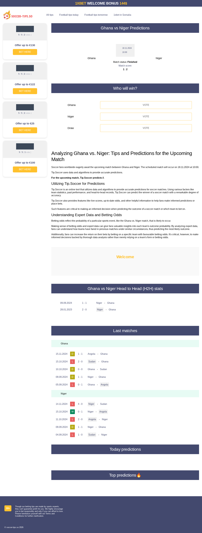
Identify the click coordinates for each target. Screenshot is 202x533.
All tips (49, 15)
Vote (146, 105)
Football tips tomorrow (96, 15)
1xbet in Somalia (122, 15)
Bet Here (25, 52)
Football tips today (69, 15)
